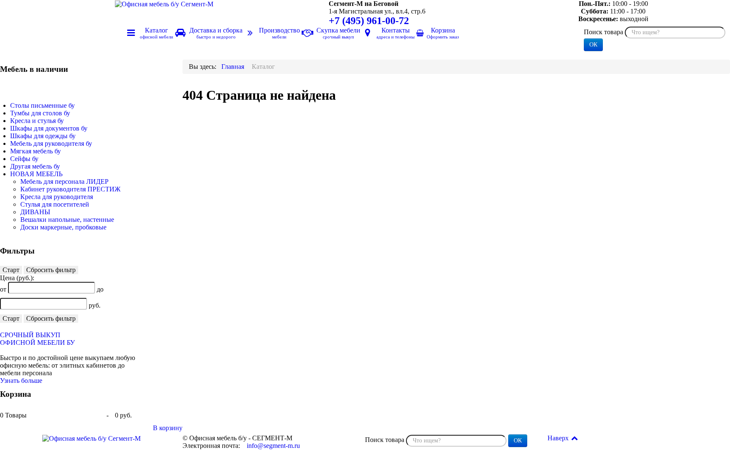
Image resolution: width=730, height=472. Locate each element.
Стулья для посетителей (54, 204)
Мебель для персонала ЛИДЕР (64, 181)
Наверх (559, 438)
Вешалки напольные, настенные (67, 219)
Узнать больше (21, 380)
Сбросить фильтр (51, 269)
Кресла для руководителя (56, 196)
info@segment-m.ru (273, 445)
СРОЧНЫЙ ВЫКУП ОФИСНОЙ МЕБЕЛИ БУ (37, 338)
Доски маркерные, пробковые (63, 227)
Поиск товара (603, 31)
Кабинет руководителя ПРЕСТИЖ (70, 189)
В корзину (167, 427)
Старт (11, 269)
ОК (593, 44)
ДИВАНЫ (35, 212)
